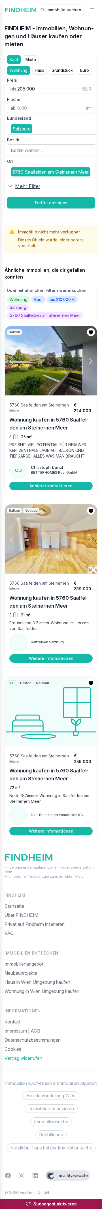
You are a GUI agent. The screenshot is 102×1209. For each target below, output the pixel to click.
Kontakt (12, 1022)
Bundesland (19, 118)
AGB (35, 1031)
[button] (16, 361)
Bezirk (13, 139)
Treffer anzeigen (51, 202)
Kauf (14, 59)
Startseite (14, 906)
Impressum (16, 1031)
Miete (31, 59)
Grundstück (62, 70)
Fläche (13, 99)
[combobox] (51, 129)
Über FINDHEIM (21, 915)
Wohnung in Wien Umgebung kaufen (42, 991)
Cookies (13, 1049)
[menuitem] (51, 1049)
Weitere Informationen (51, 658)
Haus (39, 70)
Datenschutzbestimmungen (33, 1040)
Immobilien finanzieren (51, 1108)
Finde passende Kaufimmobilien (32, 867)
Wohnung (18, 70)
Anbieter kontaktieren (51, 485)
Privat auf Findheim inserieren (35, 924)
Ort (10, 161)
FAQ (9, 933)
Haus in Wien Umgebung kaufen (37, 982)
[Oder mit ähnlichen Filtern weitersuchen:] (51, 303)
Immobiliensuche (51, 1121)
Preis (12, 80)
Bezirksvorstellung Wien (51, 1095)
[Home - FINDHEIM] (20, 10)
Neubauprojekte (21, 973)
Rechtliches (51, 1135)
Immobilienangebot (24, 964)
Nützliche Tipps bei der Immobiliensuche (51, 1148)
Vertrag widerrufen (23, 1058)
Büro (84, 70)
